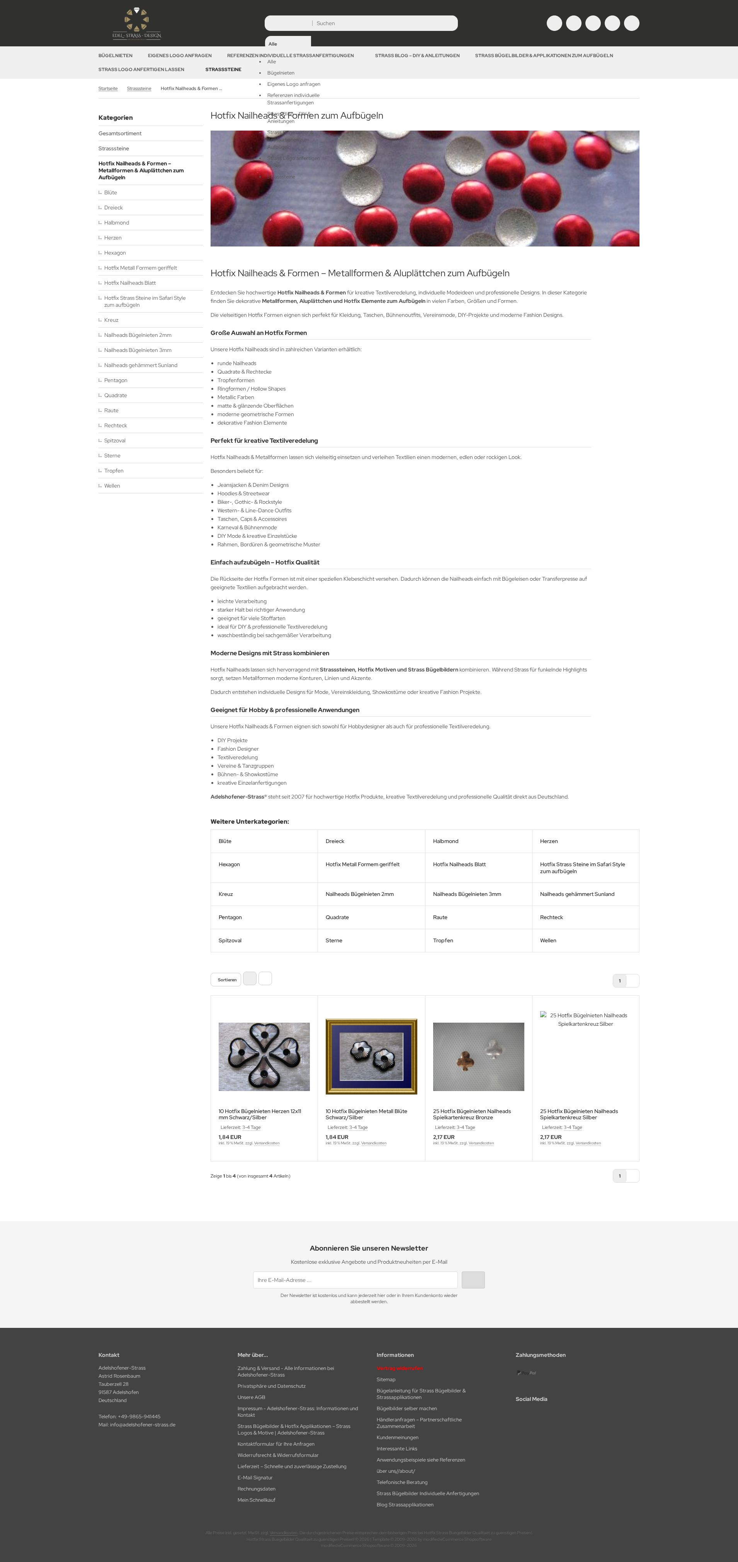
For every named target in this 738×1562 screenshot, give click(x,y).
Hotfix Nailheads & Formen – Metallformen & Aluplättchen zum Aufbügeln (141, 170)
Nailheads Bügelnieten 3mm (138, 350)
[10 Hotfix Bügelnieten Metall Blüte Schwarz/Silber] (371, 1056)
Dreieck (113, 207)
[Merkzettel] (593, 23)
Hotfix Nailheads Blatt (130, 282)
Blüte (110, 192)
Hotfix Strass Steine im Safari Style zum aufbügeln (145, 301)
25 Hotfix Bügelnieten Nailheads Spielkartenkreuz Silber (579, 1114)
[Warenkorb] (612, 23)
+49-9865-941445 (139, 1416)
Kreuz (111, 319)
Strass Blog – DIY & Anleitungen (417, 56)
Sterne (112, 455)
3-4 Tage (251, 1127)
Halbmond (116, 222)
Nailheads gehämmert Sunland (140, 365)
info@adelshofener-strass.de (142, 1424)
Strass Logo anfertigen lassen (141, 69)
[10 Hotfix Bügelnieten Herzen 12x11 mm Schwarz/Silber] (264, 1056)
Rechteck (115, 425)
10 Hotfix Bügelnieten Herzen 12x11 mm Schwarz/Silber (260, 1114)
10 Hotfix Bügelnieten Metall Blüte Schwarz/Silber (366, 1114)
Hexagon (115, 252)
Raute (111, 410)
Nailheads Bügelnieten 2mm (138, 334)
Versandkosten (266, 1143)
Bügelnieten (116, 56)
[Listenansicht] (265, 978)
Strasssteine (223, 69)
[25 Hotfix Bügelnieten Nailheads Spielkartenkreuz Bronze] (478, 1056)
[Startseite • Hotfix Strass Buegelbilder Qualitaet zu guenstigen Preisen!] (137, 40)
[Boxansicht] (250, 978)
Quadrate (115, 395)
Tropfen (114, 470)
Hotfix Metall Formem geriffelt (140, 267)
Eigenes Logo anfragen (180, 56)
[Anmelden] (574, 23)
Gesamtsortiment (120, 133)
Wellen (112, 485)
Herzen (113, 237)
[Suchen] (449, 23)
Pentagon (116, 380)
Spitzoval (115, 440)
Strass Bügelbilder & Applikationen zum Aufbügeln (544, 56)
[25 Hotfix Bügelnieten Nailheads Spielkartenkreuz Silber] (585, 1056)
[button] (288, 99)
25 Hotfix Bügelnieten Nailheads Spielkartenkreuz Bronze (472, 1114)
